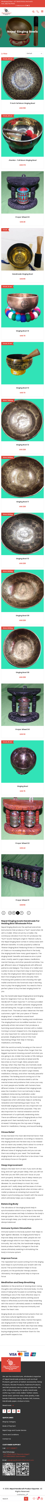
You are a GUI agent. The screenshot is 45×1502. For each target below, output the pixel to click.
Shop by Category (9, 1422)
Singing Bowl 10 (22, 558)
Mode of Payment (9, 1426)
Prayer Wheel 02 (22, 843)
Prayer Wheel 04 (22, 729)
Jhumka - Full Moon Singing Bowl (23, 160)
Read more (7, 1405)
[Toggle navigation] (41, 11)
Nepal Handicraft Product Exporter (24, 1489)
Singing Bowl (22, 786)
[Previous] (3, 913)
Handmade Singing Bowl (22, 274)
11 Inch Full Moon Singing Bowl (22, 103)
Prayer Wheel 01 (22, 900)
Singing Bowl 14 (22, 331)
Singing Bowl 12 (22, 445)
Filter (5, 54)
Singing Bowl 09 (22, 615)
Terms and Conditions (11, 1435)
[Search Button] (26, 1499)
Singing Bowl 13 (22, 388)
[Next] (28, 913)
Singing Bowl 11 (22, 502)
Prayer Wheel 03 (22, 217)
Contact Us (7, 1439)
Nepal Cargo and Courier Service (14, 1430)
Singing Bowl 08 (22, 672)
